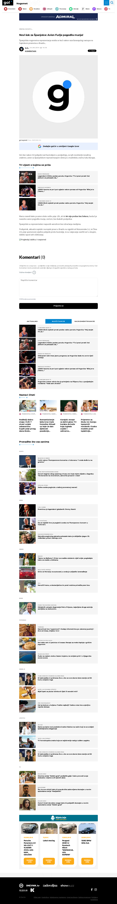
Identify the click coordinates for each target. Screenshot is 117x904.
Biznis (87, 9)
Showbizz (37, 9)
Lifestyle (49, 9)
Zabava (99, 9)
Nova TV (21, 886)
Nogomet (22, 3)
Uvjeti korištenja (72, 897)
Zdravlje (75, 9)
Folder (23, 890)
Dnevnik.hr (11, 9)
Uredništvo (45, 897)
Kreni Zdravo (32, 890)
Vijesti (24, 9)
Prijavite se (59, 306)
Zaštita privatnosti (84, 897)
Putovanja (63, 9)
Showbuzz (67, 886)
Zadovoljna (50, 886)
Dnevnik (33, 886)
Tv (109, 9)
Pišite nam (37, 897)
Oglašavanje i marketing (58, 897)
